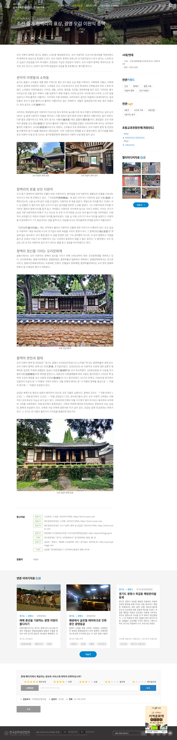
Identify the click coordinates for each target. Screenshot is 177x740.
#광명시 (74, 643)
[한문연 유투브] (170, 735)
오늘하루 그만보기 (152, 732)
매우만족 (42, 681)
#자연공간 (102, 643)
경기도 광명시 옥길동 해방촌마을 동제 (137, 595)
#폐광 (91, 643)
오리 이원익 (144, 90)
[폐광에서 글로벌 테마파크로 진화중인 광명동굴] (88, 597)
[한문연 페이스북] (158, 735)
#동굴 (83, 643)
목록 (28, 709)
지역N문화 (8, 5)
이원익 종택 (129, 90)
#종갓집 (151, 110)
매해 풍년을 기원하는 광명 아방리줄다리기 (38, 622)
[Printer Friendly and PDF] (32, 39)
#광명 (49, 643)
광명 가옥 (147, 86)
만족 (70, 681)
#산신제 (123, 643)
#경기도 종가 (129, 114)
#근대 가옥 (138, 110)
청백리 (136, 86)
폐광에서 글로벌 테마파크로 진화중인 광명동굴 (87, 622)
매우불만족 (151, 681)
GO (144, 733)
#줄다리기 (39, 643)
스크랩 (19, 38)
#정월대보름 (26, 643)
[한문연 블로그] (164, 735)
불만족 (122, 681)
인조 (126, 86)
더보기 (139, 204)
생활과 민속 (28, 6)
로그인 (161, 5)
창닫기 (164, 732)
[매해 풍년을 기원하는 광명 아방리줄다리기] (39, 597)
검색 (171, 5)
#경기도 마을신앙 (138, 643)
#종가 (126, 110)
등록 (148, 688)
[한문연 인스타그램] (152, 735)
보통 (95, 681)
